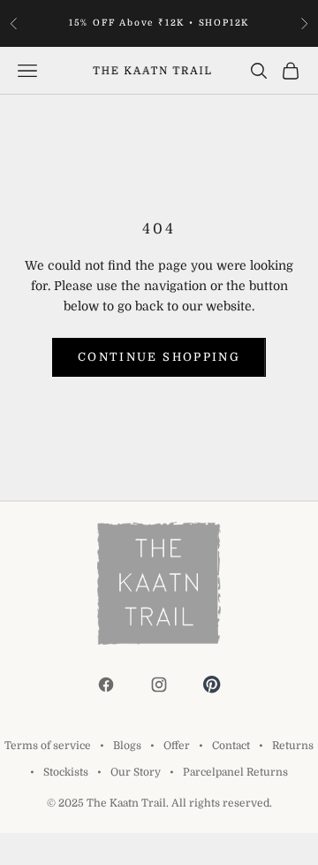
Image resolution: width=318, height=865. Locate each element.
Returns (293, 745)
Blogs (127, 745)
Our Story (135, 772)
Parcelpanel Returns (235, 772)
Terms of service (47, 745)
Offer (176, 745)
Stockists (65, 772)
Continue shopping (159, 357)
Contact (231, 745)
